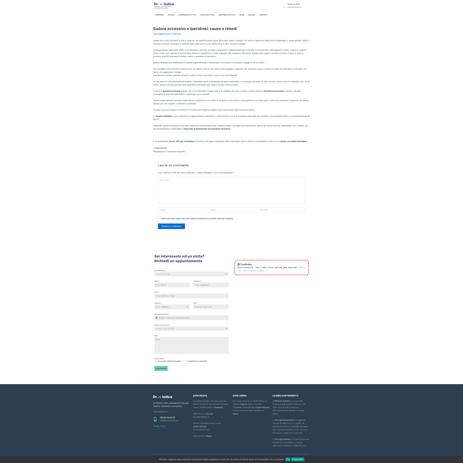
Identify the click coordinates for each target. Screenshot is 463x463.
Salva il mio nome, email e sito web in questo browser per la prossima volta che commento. (197, 218)
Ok (288, 459)
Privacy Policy (159, 426)
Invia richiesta (161, 368)
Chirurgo (159, 15)
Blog (241, 15)
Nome (157, 281)
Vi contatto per (160, 270)
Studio (171, 15)
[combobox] (191, 274)
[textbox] (189, 274)
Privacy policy (159, 359)
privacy (184, 361)
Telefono (158, 303)
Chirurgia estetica (187, 15)
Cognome (197, 281)
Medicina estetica (226, 15)
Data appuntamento (162, 314)
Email (156, 292)
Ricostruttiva (207, 15)
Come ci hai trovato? (162, 325)
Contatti (263, 15)
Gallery (251, 15)
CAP (195, 303)
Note (156, 336)
